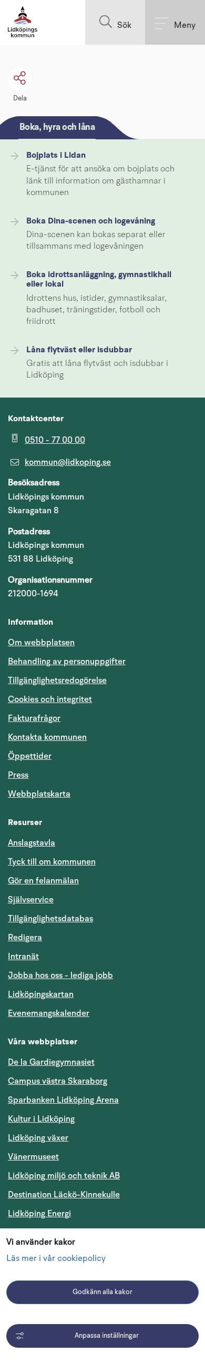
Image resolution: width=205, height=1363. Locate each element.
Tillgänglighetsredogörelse (57, 680)
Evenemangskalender (99, 1013)
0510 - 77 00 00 (55, 440)
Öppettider (30, 756)
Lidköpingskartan (91, 994)
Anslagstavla (31, 843)
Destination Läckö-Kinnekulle (102, 1194)
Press (18, 775)
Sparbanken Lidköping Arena (63, 1100)
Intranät (73, 956)
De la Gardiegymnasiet (51, 1062)
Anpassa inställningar (107, 1336)
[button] (115, 22)
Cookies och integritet (50, 699)
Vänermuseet (33, 1157)
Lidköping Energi (89, 1213)
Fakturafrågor (34, 718)
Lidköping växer (38, 1138)
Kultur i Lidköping (41, 1119)
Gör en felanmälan (43, 881)
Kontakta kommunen (47, 737)
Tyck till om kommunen (102, 862)
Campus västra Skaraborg (57, 1081)
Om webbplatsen (41, 642)
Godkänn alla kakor (102, 1292)
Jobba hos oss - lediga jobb (60, 975)
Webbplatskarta (39, 794)
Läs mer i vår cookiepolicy (56, 1259)
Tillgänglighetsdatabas (100, 918)
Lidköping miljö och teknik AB (64, 1176)
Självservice (81, 899)
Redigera (25, 937)
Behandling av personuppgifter (67, 661)
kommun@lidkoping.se (68, 462)
